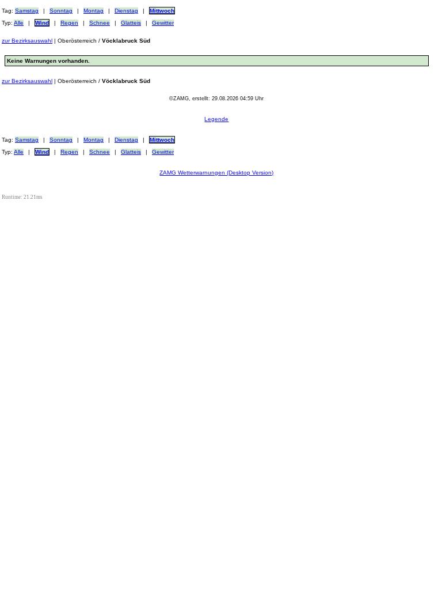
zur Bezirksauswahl (27, 40)
